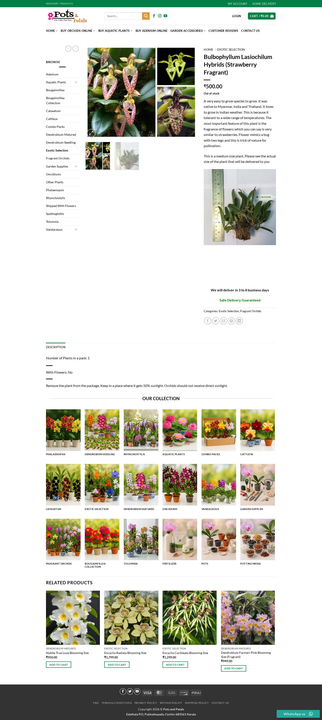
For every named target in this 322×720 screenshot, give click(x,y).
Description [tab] (55, 347)
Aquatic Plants (56, 82)
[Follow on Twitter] (130, 691)
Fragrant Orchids (57, 158)
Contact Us (250, 30)
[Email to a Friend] (223, 320)
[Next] (189, 92)
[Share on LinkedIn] (239, 320)
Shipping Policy (197, 702)
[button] (262, 16)
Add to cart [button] (59, 664)
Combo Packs (55, 126)
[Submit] (146, 16)
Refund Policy (171, 702)
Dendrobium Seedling (61, 142)
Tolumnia (52, 221)
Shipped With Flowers (61, 206)
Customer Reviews (223, 30)
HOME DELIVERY (264, 3)
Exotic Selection (57, 150)
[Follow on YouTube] (165, 16)
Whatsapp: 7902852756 (59, 3)
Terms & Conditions (116, 702)
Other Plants (54, 182)
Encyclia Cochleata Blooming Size (185, 653)
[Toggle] (76, 82)
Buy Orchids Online (76, 30)
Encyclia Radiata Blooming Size (125, 653)
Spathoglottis (55, 214)
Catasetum (53, 111)
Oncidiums (53, 174)
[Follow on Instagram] (159, 16)
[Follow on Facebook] (154, 16)
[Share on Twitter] (215, 320)
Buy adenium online (152, 30)
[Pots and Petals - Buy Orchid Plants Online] (72, 16)
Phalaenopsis (55, 190)
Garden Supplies (57, 166)
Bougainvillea (55, 90)
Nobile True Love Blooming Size (67, 653)
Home (50, 30)
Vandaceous (54, 229)
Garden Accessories (186, 30)
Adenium (52, 74)
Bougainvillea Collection (55, 100)
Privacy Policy (145, 702)
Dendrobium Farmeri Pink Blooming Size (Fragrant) (246, 655)
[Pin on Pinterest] (231, 320)
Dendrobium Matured (61, 134)
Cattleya (51, 119)
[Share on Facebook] (207, 320)
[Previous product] (76, 49)
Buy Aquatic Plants (114, 30)
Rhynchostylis (55, 198)
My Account (238, 3)
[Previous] (93, 92)
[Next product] (68, 49)
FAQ (96, 702)
